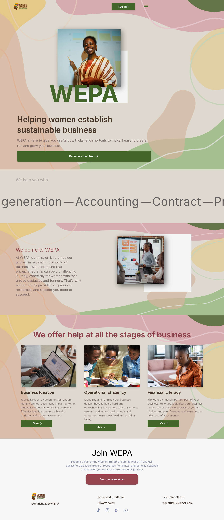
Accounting (101, 202)
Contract (170, 202)
